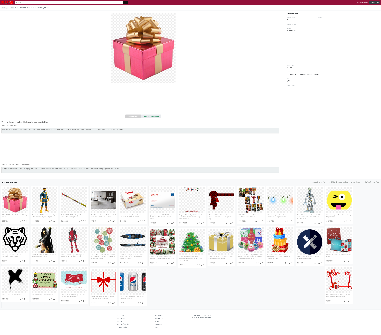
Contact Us (121, 318)
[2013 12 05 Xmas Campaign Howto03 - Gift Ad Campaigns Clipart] (74, 280)
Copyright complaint (151, 116)
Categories (159, 315)
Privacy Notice (122, 327)
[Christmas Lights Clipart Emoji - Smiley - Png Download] (339, 200)
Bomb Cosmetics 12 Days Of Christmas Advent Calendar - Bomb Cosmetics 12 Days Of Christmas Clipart (250, 256)
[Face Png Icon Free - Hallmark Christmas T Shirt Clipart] (15, 240)
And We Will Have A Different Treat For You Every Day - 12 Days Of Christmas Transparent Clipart (103, 256)
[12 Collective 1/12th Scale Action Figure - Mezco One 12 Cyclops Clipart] (44, 200)
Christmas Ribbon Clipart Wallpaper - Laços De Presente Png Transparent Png (220, 216)
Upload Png (159, 318)
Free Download (133, 116)
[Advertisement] (143, 100)
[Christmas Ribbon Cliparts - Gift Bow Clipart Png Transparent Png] (103, 282)
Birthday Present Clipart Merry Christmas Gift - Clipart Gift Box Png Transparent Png (279, 256)
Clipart (157, 321)
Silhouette (158, 324)
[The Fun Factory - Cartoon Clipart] (44, 280)
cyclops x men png (356, 182)
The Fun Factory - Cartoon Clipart (42, 295)
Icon (156, 327)
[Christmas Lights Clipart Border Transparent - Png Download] (280, 200)
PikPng (4, 8)
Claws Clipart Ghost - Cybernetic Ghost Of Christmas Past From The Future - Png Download (309, 216)
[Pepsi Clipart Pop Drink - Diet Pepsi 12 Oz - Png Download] (133, 282)
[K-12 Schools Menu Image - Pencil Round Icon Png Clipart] (310, 242)
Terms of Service (123, 324)
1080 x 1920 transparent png (337, 182)
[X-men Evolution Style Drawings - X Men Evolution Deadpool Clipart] (74, 240)
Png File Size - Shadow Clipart (12, 295)
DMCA (119, 321)
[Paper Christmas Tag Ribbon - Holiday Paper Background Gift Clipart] (339, 280)
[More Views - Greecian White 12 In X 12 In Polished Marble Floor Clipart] (103, 200)
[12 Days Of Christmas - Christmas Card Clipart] (339, 240)
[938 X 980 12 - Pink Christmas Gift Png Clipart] (143, 48)
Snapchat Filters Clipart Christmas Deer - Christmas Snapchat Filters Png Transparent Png (191, 216)
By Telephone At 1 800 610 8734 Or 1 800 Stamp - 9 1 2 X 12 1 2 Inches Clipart (161, 216)
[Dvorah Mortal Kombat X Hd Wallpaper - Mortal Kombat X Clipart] (44, 240)
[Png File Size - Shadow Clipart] (15, 280)
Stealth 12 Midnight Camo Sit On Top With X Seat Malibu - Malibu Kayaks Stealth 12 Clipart (132, 256)
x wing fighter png (372, 182)
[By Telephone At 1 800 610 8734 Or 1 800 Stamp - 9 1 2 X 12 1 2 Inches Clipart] (162, 200)
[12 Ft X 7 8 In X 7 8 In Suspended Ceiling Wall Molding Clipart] (74, 200)
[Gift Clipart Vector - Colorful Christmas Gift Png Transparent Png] (221, 242)
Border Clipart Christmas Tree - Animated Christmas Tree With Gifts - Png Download (191, 258)
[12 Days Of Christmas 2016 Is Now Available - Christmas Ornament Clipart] (162, 242)
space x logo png (319, 182)
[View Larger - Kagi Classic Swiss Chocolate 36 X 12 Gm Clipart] (133, 200)
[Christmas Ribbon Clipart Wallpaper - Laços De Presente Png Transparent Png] (221, 200)
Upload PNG (374, 2)
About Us (120, 315)
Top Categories (362, 2)
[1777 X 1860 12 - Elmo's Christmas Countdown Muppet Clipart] (251, 200)
